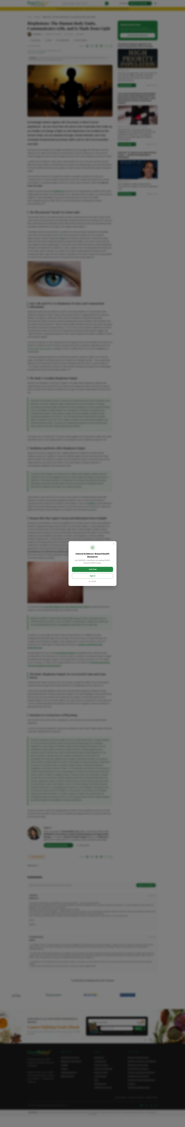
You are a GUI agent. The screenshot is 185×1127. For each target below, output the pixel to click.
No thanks (92, 581)
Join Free (93, 569)
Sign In (92, 576)
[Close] (113, 543)
